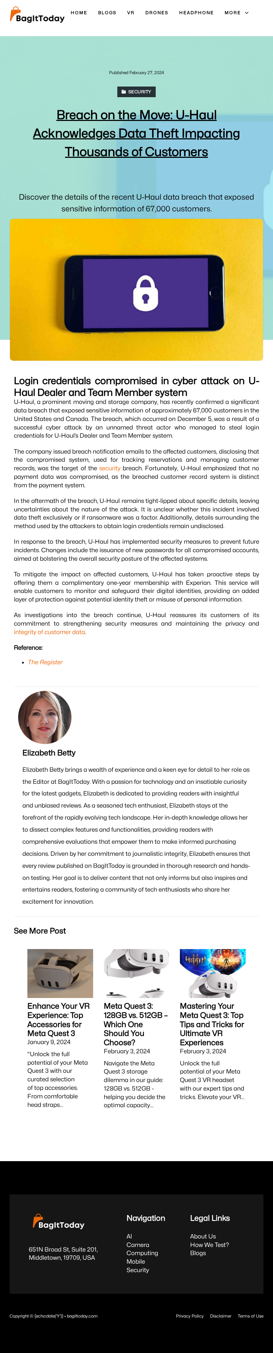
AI (129, 1236)
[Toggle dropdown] (247, 13)
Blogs (198, 1253)
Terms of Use (250, 1316)
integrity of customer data (49, 632)
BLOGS (107, 12)
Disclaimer (220, 1316)
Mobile (136, 1261)
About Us (203, 1236)
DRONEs (156, 12)
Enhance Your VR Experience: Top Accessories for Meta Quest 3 (58, 1019)
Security (138, 1270)
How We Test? (209, 1244)
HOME (79, 12)
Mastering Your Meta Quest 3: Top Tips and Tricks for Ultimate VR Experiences (212, 1024)
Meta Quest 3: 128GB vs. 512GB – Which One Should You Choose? (136, 1024)
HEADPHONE (196, 12)
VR (131, 12)
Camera (138, 1244)
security (110, 468)
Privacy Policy (190, 1316)
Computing (142, 1253)
